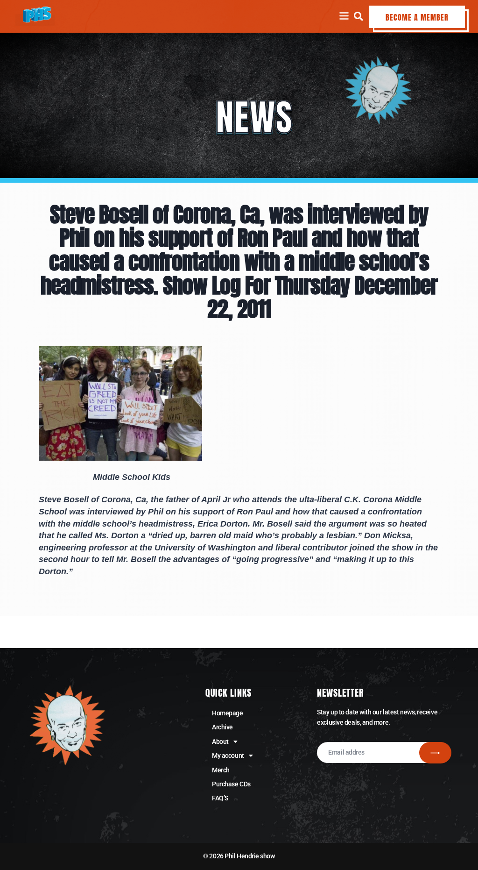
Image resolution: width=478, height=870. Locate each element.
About (220, 741)
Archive (222, 727)
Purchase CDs (231, 784)
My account (228, 755)
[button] (358, 16)
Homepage (227, 713)
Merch (221, 770)
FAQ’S (220, 798)
